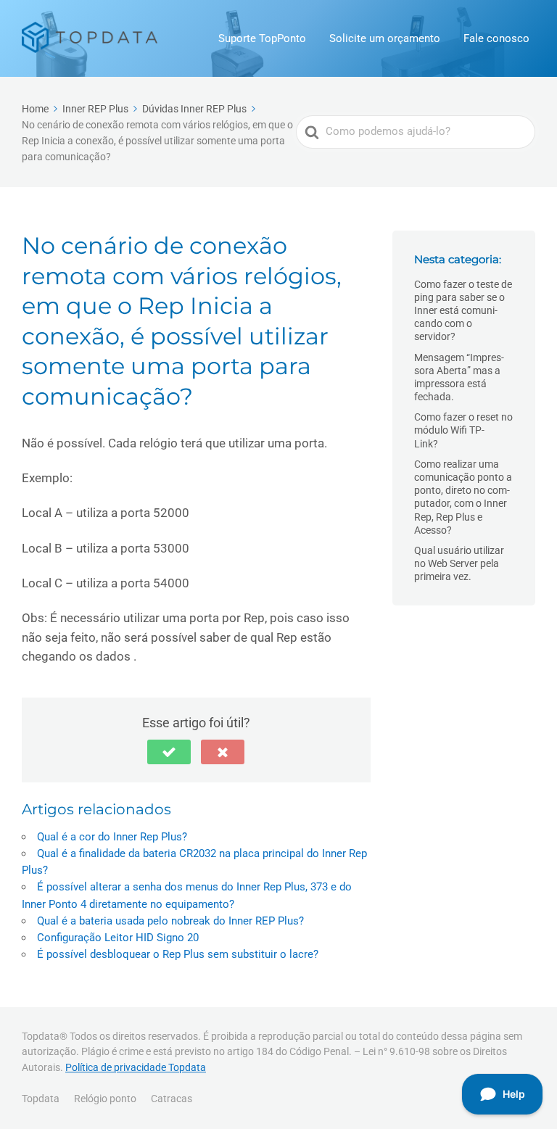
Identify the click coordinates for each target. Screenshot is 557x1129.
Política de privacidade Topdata (135, 1067)
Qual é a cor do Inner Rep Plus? (112, 836)
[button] (169, 752)
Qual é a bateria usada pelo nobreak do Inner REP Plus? (170, 920)
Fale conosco (496, 38)
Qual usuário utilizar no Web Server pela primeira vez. (459, 563)
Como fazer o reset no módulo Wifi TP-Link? (463, 430)
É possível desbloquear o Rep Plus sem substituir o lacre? (177, 954)
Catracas (171, 1098)
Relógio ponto (105, 1098)
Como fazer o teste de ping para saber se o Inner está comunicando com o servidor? (463, 310)
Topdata (40, 1098)
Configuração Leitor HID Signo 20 (118, 937)
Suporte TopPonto (262, 38)
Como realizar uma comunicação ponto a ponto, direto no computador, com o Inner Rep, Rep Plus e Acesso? (463, 497)
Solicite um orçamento (384, 38)
